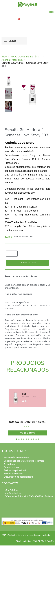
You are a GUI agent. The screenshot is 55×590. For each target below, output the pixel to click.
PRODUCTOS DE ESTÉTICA (26, 56)
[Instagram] (8, 503)
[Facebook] (3, 503)
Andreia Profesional (12, 60)
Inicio (4, 56)
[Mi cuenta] (21, 27)
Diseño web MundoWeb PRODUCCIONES (34, 541)
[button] (8, 20)
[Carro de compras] (18, 20)
